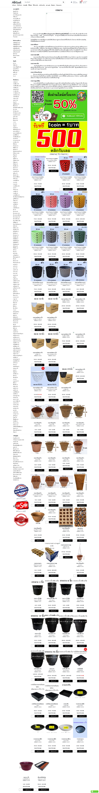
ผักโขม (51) (15, 246)
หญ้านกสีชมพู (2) (16, 348)
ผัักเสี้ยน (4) (15, 248)
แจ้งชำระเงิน (42, 5)
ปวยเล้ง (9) (15, 202)
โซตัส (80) (15, 476)
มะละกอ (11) (15, 275)
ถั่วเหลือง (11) (15, 166)
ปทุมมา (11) (15, 200)
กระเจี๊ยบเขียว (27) (17, 85)
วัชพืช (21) (15, 16)
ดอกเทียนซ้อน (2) (16, 136)
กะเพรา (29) (15, 98)
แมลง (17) (15, 74)
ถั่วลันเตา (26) (16, 160)
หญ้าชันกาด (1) (16, 337)
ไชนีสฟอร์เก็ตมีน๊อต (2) (18, 426)
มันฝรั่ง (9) (15, 291)
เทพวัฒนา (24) (16, 465)
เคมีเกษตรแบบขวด (17, 50)
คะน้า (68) (15, 116)
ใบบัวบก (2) (15, 424)
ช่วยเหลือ (25, 5)
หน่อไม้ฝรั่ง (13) (16, 361)
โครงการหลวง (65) (17, 474)
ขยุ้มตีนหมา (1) (16, 104)
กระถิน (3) (15, 82)
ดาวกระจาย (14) (16, 140)
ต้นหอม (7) (15, 149)
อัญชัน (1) (15, 372)
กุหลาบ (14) (15, 100)
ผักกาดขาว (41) (16, 213)
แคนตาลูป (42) (16, 395)
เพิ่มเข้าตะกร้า (39, 189)
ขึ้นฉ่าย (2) (15, 105)
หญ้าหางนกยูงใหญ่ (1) (17, 355)
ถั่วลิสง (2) (15, 162)
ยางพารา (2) (16, 297)
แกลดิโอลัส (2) (16, 392)
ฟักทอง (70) (15, 260)
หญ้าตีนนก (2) (16, 346)
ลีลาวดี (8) (15, 308)
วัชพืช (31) (15, 65)
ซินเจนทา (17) (16, 449)
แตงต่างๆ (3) (15, 403)
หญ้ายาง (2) (15, 353)
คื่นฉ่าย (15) (15, 120)
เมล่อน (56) (15, 386)
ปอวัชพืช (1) (15, 204)
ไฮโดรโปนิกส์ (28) (17, 29)
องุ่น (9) (14, 370)
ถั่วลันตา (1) (15, 158)
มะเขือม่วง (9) (16, 282)
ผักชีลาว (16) (15, 227)
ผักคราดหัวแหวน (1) (17, 224)
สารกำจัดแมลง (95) (17, 15)
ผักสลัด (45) (15, 237)
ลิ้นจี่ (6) (14, 306)
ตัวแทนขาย (58, 5)
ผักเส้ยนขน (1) (16, 244)
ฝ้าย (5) (14, 251)
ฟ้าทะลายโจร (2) (16, 262)
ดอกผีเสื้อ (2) (16, 135)
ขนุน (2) (14, 102)
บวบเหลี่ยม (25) (16, 186)
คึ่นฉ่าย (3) (15, 118)
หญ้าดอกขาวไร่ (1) (17, 341)
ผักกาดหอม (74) (16, 217)
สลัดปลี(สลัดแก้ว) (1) (17, 319)
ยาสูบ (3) (15, 299)
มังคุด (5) (15, 290)
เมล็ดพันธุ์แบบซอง (16, 42)
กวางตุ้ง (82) (16, 91)
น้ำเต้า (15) (15, 178)
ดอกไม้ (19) (15, 138)
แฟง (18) (14, 410)
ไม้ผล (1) (14, 432)
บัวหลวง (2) (15, 189)
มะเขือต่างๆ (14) (16, 280)
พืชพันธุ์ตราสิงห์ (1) (17, 456)
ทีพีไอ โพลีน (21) (16, 450)
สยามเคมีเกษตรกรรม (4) (18, 461)
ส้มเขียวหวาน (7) (16, 326)
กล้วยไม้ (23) (16, 89)
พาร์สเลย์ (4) (15, 255)
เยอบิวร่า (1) (15, 388)
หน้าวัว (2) (15, 362)
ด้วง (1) (14, 63)
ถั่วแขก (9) (15, 167)
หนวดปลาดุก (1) (16, 359)
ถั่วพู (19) (15, 156)
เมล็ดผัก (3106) (16, 22)
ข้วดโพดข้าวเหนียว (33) (18, 107)
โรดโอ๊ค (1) (15, 421)
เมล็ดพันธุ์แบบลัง (16, 48)
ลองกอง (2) (15, 300)
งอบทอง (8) (15, 441)
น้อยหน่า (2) (15, 175)
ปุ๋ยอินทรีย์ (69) (16, 33)
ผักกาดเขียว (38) (16, 220)
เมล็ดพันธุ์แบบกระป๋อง (17, 46)
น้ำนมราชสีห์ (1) (16, 176)
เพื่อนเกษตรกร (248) (17, 467)
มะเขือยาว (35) (16, 284)
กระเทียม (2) (15, 87)
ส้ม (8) (14, 324)
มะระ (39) (15, 273)
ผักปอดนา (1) (16, 235)
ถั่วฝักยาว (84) (16, 153)
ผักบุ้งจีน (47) (16, 229)
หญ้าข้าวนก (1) (16, 335)
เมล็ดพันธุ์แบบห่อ (16, 44)
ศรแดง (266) (16, 460)
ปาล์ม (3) (15, 206)
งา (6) (14, 122)
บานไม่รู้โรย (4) (16, 195)
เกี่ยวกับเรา (19, 5)
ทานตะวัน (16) (16, 171)
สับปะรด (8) (15, 320)
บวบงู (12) (15, 184)
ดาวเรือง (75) (16, 142)
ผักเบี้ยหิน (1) (15, 238)
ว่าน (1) (14, 310)
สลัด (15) (15, 315)
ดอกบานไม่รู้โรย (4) (17, 133)
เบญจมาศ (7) (16, 381)
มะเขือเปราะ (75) (16, 288)
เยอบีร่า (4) (15, 390)
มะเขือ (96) (15, 279)
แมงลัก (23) (15, 412)
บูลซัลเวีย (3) (15, 198)
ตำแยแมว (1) (15, 145)
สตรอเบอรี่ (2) (16, 311)
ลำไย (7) (15, 304)
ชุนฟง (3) (15, 447)
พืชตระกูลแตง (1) (16, 257)
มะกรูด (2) (15, 264)
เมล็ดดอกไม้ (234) (17, 24)
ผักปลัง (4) (15, 233)
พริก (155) (15, 253)
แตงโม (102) (15, 406)
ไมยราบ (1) (15, 428)
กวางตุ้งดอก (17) (16, 93)
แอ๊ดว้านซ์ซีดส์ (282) (17, 472)
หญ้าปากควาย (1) (16, 350)
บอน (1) (14, 187)
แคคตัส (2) (15, 393)
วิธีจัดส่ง (30, 5)
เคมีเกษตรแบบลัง (16, 52)
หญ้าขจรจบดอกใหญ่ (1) (18, 333)
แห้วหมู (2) (15, 415)
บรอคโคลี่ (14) (16, 180)
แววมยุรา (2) (15, 413)
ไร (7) (14, 76)
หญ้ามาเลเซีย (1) (16, 351)
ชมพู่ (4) (14, 125)
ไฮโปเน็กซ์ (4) (16, 480)
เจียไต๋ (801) (15, 463)
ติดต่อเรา (53, 5)
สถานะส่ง (48, 5)
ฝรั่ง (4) (14, 249)
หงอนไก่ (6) (15, 331)
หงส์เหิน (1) (15, 330)
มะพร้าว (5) (15, 269)
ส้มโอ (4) (15, 328)
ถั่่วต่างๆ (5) (15, 169)
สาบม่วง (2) (15, 322)
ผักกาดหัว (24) (16, 218)
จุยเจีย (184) (15, 443)
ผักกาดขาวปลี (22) (17, 215)
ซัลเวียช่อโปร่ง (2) (16, 129)
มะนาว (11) (15, 268)
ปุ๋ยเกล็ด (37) (15, 31)
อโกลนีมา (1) (15, 373)
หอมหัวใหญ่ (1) (16, 366)
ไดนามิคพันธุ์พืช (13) (17, 478)
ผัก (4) (14, 209)
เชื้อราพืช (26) (16, 70)
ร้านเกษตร (15, 36)
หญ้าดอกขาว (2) (16, 339)
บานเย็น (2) (15, 193)
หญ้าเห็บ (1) (15, 357)
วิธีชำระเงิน (35, 5)
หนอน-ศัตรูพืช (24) (17, 67)
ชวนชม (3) (15, 127)
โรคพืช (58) (15, 13)
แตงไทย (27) (16, 408)
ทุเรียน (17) (15, 173)
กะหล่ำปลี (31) (16, 96)
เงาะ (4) (14, 379)
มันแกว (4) (15, 295)
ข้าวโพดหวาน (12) (17, 113)
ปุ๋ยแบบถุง (15, 53)
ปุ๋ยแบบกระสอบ (16, 55)
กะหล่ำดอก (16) (16, 94)
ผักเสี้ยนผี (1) (15, 242)
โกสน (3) (15, 417)
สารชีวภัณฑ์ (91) (16, 20)
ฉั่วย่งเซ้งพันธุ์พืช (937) (17, 445)
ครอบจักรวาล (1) (16, 114)
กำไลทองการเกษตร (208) (18, 439)
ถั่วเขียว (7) (15, 164)
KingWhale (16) (16, 438)
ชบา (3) (14, 124)
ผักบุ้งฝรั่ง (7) (16, 231)
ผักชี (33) (15, 226)
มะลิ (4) (14, 277)
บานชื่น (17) (15, 191)
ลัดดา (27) (15, 458)
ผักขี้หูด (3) (15, 222)
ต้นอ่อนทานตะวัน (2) (17, 151)
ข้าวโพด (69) (16, 111)
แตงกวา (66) (16, 399)
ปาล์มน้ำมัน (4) (16, 207)
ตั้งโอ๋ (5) (15, 144)
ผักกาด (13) (15, 211)
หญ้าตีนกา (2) (16, 342)
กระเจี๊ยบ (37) (16, 83)
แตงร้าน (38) (16, 404)
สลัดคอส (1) (15, 317)
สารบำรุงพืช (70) (16, 18)
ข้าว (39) (15, 109)
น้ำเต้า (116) (15, 454)
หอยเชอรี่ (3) (16, 68)
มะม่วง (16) (15, 271)
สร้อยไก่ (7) (15, 313)
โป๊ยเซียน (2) (15, 419)
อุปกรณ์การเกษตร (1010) (18, 35)
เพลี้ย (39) (15, 72)
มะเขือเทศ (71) (16, 286)
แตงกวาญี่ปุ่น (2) (16, 401)
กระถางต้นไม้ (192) (17, 25)
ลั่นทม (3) (15, 302)
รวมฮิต (14, 57)
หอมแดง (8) (15, 368)
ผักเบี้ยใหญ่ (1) (16, 240)
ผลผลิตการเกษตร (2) (17, 27)
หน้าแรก (14, 5)
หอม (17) (15, 364)
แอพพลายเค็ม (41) (16, 470)
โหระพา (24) (15, 423)
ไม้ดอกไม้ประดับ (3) (17, 430)
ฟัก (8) (14, 258)
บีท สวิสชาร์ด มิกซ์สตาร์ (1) (18, 196)
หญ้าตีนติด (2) (16, 344)
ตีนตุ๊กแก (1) (15, 147)
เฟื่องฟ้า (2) (15, 384)
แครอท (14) (15, 397)
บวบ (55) (15, 182)
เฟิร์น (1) (14, 382)
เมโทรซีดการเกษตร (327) (18, 469)
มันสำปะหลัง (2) (16, 293)
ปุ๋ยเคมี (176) (15, 11)
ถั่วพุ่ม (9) (15, 155)
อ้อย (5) (14, 375)
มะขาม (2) (15, 266)
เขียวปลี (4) (15, 377)
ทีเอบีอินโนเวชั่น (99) (17, 452)
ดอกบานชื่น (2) (16, 131)
